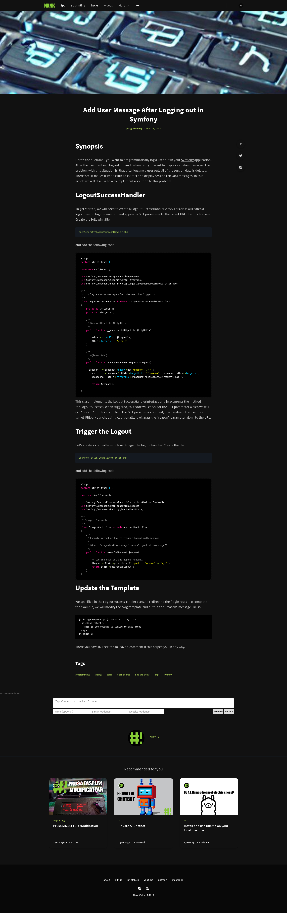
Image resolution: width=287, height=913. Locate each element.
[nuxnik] (136, 738)
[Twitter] (241, 156)
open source (123, 674)
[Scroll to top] (241, 144)
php (157, 674)
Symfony (187, 160)
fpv (63, 5)
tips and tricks (142, 674)
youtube (148, 879)
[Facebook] (241, 167)
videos (108, 5)
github (118, 879)
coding (98, 674)
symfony (168, 674)
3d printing (78, 5)
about (106, 879)
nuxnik (154, 737)
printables (133, 879)
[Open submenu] (137, 5)
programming (134, 128)
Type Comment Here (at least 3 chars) (76, 701)
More (122, 5)
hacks (95, 5)
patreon (162, 879)
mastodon (178, 879)
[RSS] (147, 888)
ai (119, 820)
